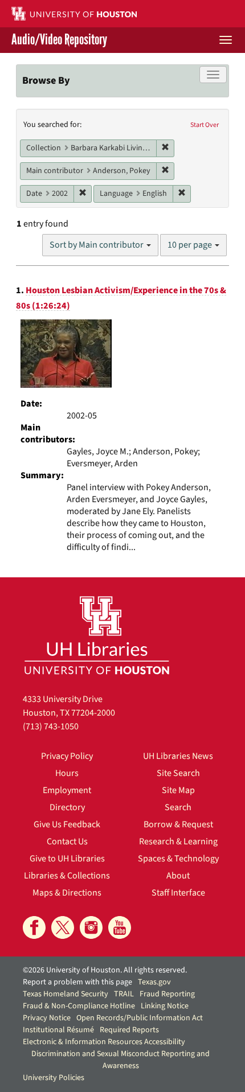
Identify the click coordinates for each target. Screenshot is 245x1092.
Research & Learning (178, 841)
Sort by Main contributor (97, 245)
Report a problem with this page (77, 982)
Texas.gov (154, 982)
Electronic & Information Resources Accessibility (104, 1042)
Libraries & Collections (67, 875)
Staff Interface (178, 892)
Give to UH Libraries (67, 858)
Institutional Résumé (58, 1030)
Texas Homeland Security (65, 994)
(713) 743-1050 (51, 726)
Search (178, 807)
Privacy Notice (47, 1018)
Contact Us (67, 841)
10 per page (191, 245)
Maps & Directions (66, 892)
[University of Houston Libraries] (97, 635)
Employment (67, 790)
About (178, 875)
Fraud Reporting (167, 994)
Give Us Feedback (67, 824)
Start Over (204, 125)
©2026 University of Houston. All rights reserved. (105, 970)
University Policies (53, 1077)
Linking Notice (165, 1006)
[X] (62, 927)
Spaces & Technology (178, 858)
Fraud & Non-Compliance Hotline (79, 1006)
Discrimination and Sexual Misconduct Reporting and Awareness (120, 1060)
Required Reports (129, 1030)
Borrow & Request (178, 824)
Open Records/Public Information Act (139, 1018)
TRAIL (124, 994)
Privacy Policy (67, 756)
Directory (67, 807)
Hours (67, 773)
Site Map (178, 790)
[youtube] (119, 927)
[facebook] (34, 927)
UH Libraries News (178, 756)
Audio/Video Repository (59, 40)
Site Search (178, 773)
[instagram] (91, 927)
